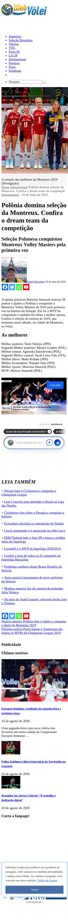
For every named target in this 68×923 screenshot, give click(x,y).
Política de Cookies (47, 880)
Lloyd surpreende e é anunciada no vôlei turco (34, 530)
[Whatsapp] (19, 287)
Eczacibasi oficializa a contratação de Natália (34, 523)
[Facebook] (5, 287)
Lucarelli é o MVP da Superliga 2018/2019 (32, 548)
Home (5, 187)
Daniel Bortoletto (36, 281)
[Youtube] (26, 287)
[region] (34, 880)
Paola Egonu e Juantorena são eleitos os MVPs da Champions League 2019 (32, 631)
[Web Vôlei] (24, 14)
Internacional (19, 187)
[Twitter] (12, 287)
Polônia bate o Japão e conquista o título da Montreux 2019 (33, 623)
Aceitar (34, 889)
